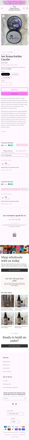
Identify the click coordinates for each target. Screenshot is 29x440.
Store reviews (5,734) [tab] (21, 150)
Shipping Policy (6, 361)
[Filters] (2, 155)
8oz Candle (15, 74)
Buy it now (14, 93)
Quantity (3, 80)
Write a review (22, 145)
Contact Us (5, 380)
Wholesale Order (7, 384)
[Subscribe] (24, 398)
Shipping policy (22, 434)
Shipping (7, 64)
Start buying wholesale (14, 270)
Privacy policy (7, 434)
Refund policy (22, 432)
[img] (14, 218)
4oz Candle (5, 74)
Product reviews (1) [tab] (7, 150)
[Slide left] (11, 49)
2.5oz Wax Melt (6, 77)
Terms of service (15, 434)
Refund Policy (6, 365)
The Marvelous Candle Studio (12, 432)
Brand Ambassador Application (10, 387)
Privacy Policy (6, 368)
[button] (1, 8)
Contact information (15, 436)
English (13, 421)
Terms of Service (7, 371)
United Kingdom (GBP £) (14, 413)
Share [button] (4, 131)
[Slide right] (17, 49)
